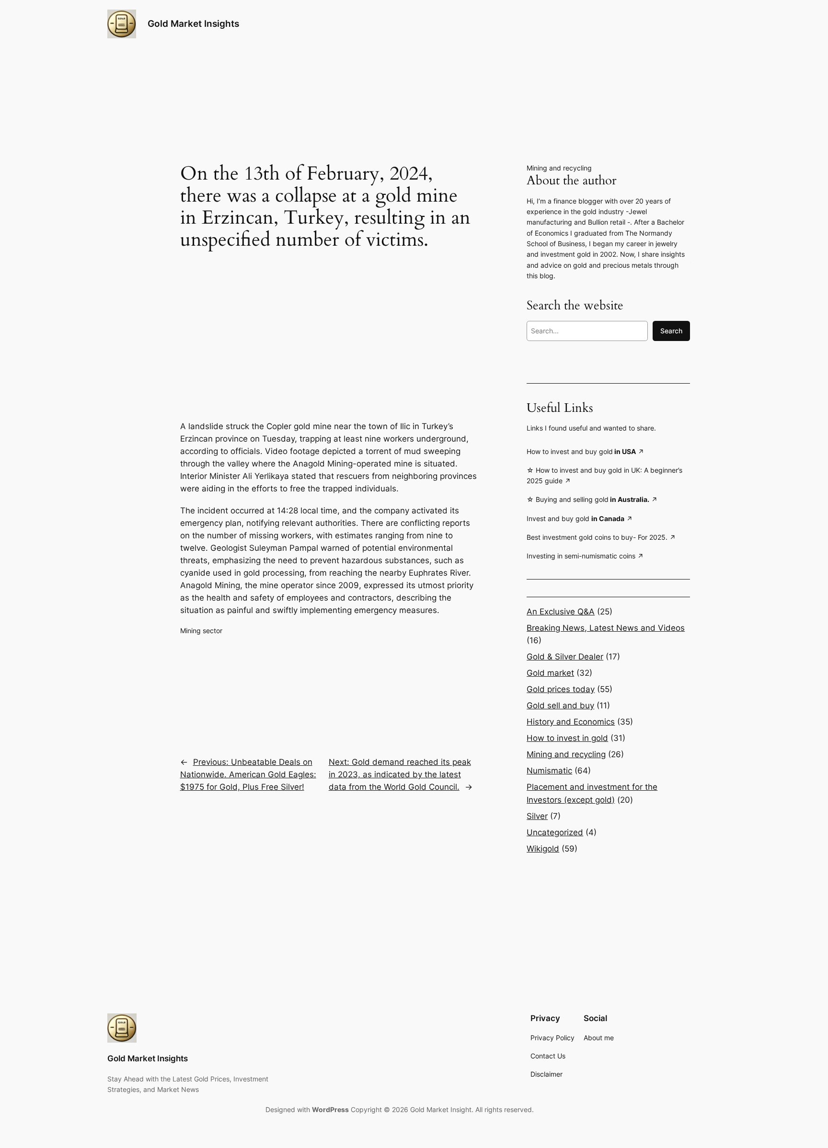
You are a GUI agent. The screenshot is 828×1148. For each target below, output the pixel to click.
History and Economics (571, 722)
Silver (537, 816)
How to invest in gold (567, 738)
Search (671, 331)
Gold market (550, 673)
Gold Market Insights (193, 23)
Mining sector (201, 630)
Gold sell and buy (560, 705)
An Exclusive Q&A (561, 611)
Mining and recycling (559, 168)
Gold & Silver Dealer (565, 656)
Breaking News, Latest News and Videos (606, 628)
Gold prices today (561, 689)
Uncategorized (555, 832)
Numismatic (549, 770)
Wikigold (543, 848)
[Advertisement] (328, 327)
